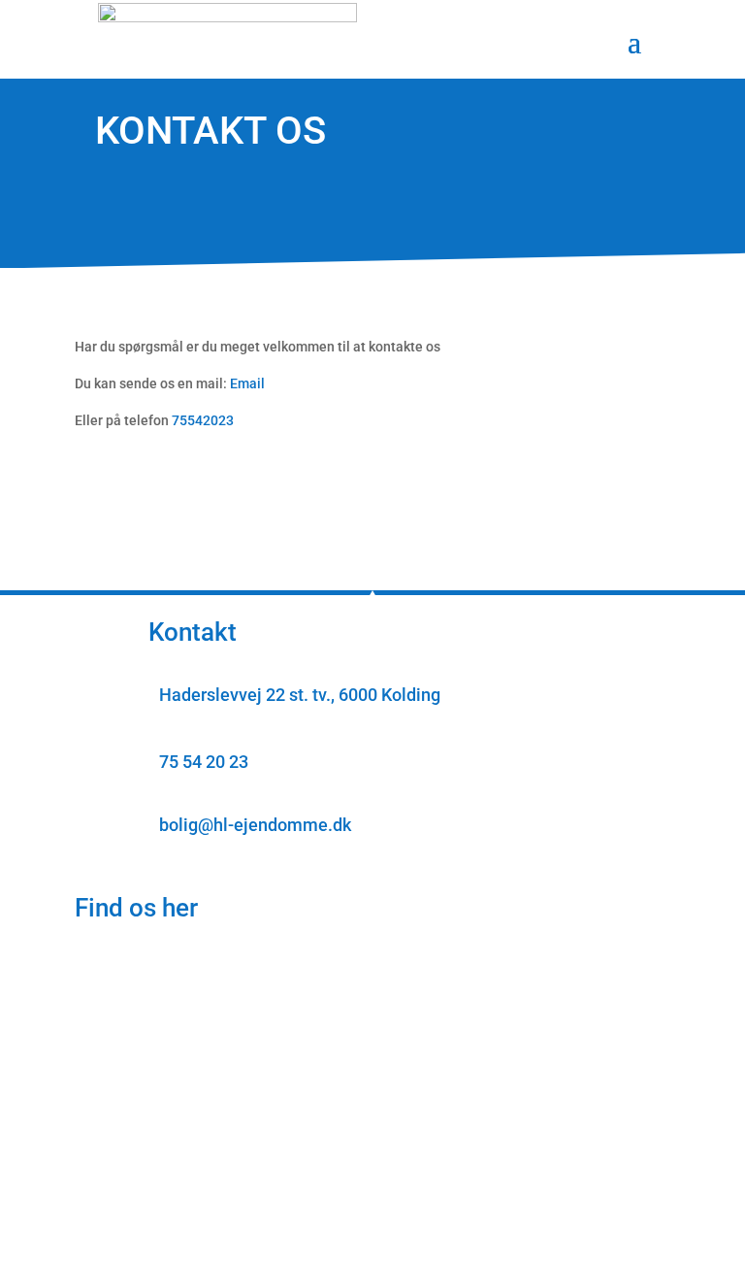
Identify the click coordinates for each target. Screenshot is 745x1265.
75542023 (203, 420)
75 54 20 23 (203, 761)
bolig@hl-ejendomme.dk (255, 825)
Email (247, 383)
